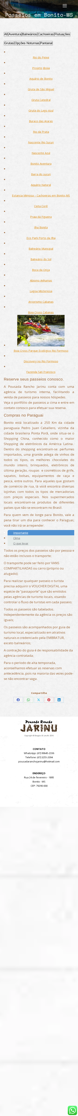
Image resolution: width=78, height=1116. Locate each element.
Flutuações (62, 34)
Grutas (9, 43)
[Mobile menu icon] (65, 5)
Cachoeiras (46, 34)
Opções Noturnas (27, 43)
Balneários (29, 34)
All (6, 34)
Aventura (15, 34)
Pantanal (46, 43)
